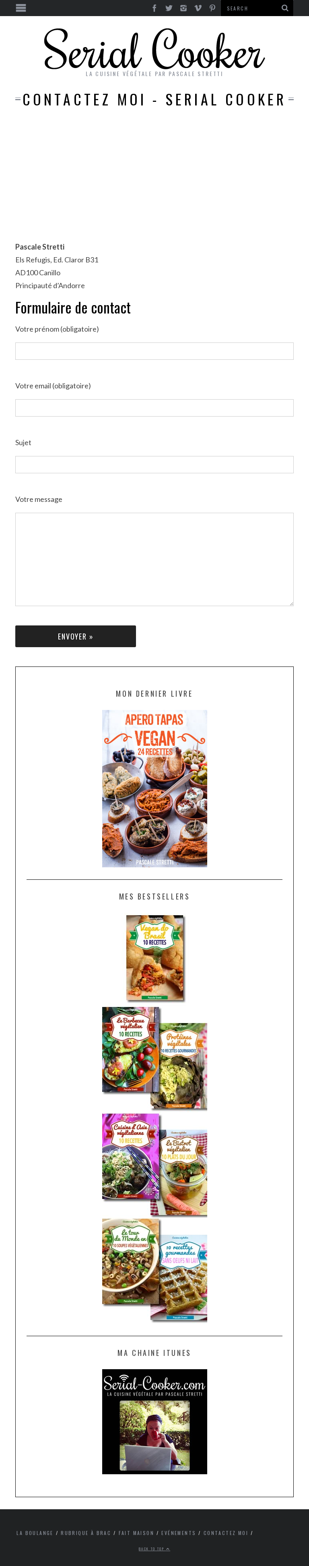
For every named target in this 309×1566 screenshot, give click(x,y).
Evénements (178, 1532)
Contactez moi (226, 1532)
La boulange (34, 1532)
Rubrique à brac (86, 1532)
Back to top (152, 1548)
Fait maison (136, 1532)
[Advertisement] (155, 180)
